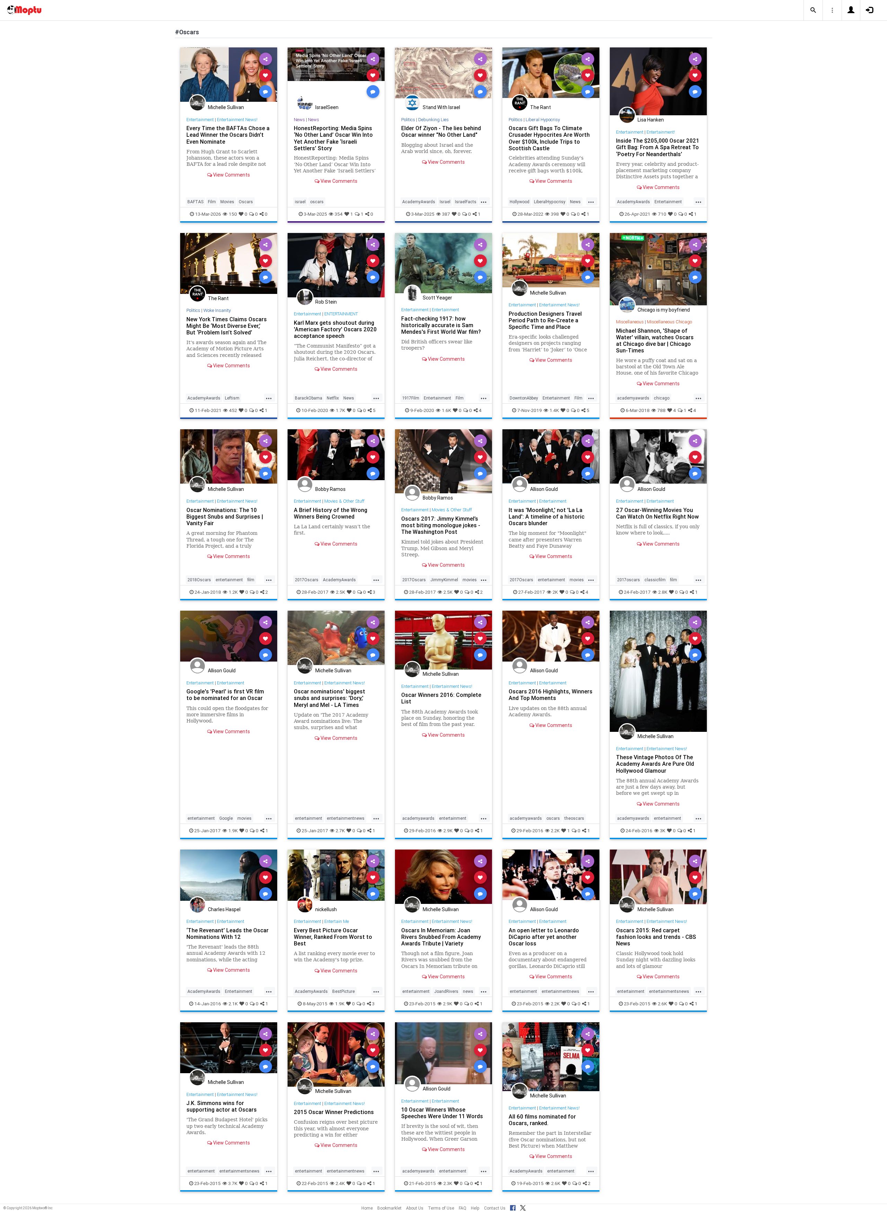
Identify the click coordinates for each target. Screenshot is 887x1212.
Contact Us (495, 1208)
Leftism (232, 398)
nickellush (326, 909)
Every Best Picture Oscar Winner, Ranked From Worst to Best (333, 937)
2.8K (662, 592)
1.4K (554, 410)
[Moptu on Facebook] (513, 1207)
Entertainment (200, 120)
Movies (227, 201)
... (484, 201)
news (468, 991)
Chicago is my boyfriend (664, 310)
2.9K (448, 830)
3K (662, 830)
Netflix (333, 398)
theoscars (574, 818)
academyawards (633, 398)
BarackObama (308, 398)
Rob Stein (326, 302)
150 (233, 214)
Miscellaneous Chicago (669, 322)
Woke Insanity (217, 310)
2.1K (233, 1003)
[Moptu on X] (523, 1207)
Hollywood (519, 201)
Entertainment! (661, 132)
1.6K (446, 410)
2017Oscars (306, 579)
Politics (408, 120)
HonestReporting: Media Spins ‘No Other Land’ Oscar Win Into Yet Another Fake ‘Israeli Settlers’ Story (333, 138)
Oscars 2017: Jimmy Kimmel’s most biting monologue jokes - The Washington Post (440, 525)
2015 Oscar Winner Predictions (334, 1111)
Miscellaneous (630, 322)
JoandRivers (446, 991)
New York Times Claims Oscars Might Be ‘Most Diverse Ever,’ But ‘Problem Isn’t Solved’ (226, 326)
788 (661, 410)
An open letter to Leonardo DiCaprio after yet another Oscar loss (544, 937)
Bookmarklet (389, 1208)
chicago (661, 398)
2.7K (340, 830)
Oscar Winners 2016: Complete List (441, 698)
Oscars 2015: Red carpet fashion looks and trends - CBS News (656, 937)
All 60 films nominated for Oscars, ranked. (542, 1119)
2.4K (340, 1183)
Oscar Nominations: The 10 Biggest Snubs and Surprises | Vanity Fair (224, 516)
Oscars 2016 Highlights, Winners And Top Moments (550, 694)
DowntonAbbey (524, 398)
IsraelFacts (465, 201)
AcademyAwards (418, 201)
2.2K (555, 830)
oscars (317, 201)
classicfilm (655, 579)
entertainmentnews (346, 818)
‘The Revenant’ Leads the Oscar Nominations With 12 (227, 933)
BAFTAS (195, 201)
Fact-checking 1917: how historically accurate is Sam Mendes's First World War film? (441, 325)
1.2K (233, 592)
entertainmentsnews (669, 991)
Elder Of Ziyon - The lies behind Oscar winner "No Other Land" (441, 131)
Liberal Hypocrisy (543, 120)
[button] (813, 10)
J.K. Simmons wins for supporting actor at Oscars (221, 1106)
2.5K (340, 592)
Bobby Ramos (330, 489)
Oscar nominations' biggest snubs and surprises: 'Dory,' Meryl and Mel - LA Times (329, 698)
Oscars (246, 201)
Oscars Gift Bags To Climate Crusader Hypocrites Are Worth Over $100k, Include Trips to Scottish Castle (549, 138)
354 (339, 214)
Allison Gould (544, 489)
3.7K (232, 1183)
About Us (414, 1208)
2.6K (662, 1003)
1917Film (410, 398)
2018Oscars (199, 579)
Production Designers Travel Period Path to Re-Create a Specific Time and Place (545, 320)
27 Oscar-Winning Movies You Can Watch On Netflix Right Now (657, 513)
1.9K (233, 830)
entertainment (229, 579)
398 (555, 214)
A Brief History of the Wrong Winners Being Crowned (330, 513)
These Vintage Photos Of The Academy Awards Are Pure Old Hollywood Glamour (655, 764)
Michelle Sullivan (226, 107)
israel (300, 201)
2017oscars (628, 579)
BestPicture (343, 991)
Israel (445, 201)
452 (233, 410)
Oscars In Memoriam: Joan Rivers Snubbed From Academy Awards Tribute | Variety (441, 937)
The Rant (540, 107)
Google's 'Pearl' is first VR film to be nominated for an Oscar (225, 694)
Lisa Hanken (651, 120)
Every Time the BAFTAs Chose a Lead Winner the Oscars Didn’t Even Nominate (228, 135)
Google (226, 818)
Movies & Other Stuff (344, 501)
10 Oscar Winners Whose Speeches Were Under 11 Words (442, 1113)
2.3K (448, 1183)
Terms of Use (441, 1208)
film (250, 579)
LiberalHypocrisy (549, 201)
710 (662, 214)
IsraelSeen (327, 107)
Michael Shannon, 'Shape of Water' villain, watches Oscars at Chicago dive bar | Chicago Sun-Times (655, 340)
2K (555, 592)
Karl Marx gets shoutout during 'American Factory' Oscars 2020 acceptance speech (335, 329)
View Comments (231, 175)
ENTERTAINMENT (341, 314)
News (299, 120)
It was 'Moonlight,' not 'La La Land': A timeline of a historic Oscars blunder (547, 516)
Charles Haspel (224, 909)
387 (446, 214)
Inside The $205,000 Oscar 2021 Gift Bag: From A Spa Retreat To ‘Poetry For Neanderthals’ (657, 147)
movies (470, 579)
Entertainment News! (237, 120)
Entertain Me (336, 921)
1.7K (340, 410)
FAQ (462, 1208)
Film (212, 201)
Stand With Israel (441, 107)
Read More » (228, 75)
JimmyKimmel (444, 579)
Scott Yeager (437, 298)
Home (367, 1208)
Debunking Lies (433, 120)
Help (475, 1208)
